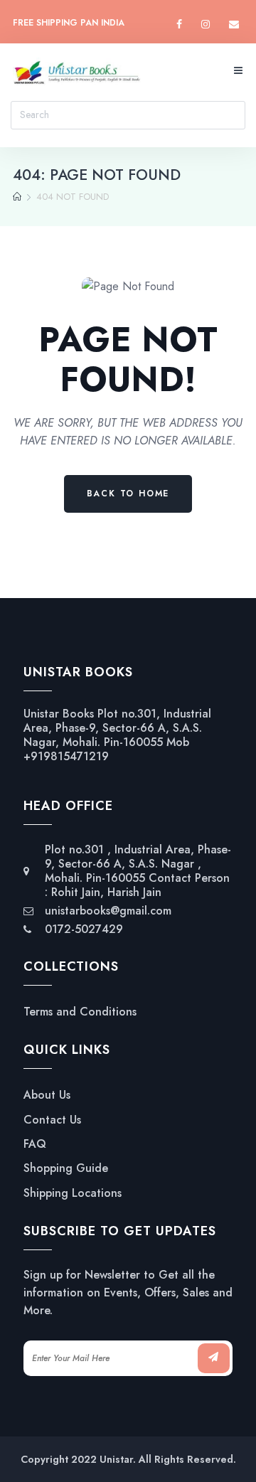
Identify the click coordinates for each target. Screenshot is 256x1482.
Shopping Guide (65, 1168)
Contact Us (52, 1120)
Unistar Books (58, 713)
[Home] (17, 197)
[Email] (234, 24)
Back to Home (128, 493)
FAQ (34, 1144)
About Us (46, 1095)
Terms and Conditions (80, 1012)
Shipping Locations (72, 1193)
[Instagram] (205, 24)
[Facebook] (179, 24)
